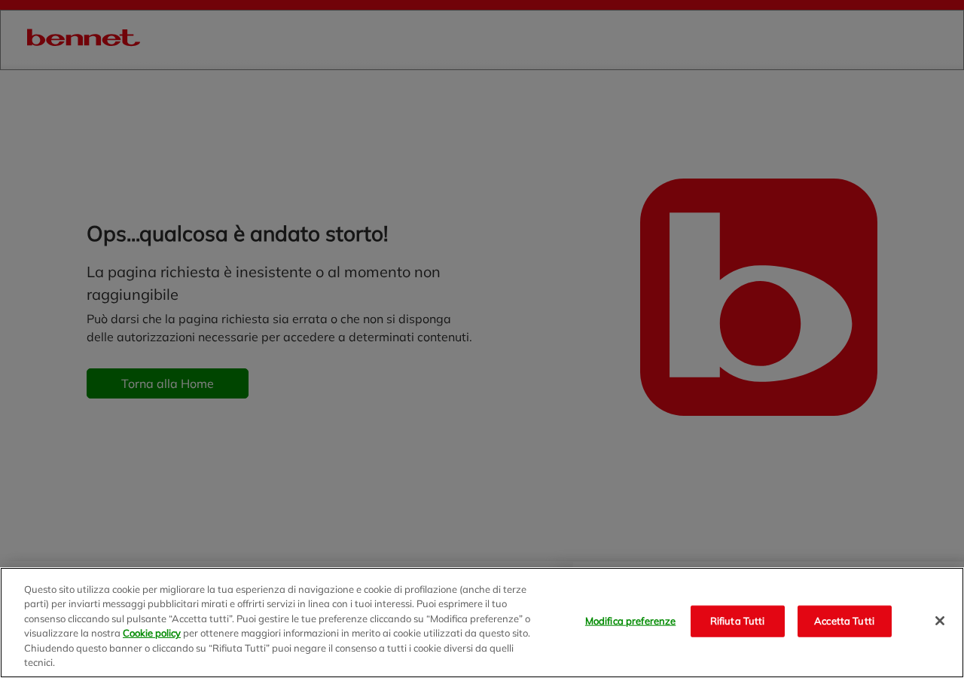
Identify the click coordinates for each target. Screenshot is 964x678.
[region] (482, 622)
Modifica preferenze (630, 621)
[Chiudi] (939, 620)
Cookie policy (152, 633)
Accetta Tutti (844, 621)
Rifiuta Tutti (737, 621)
